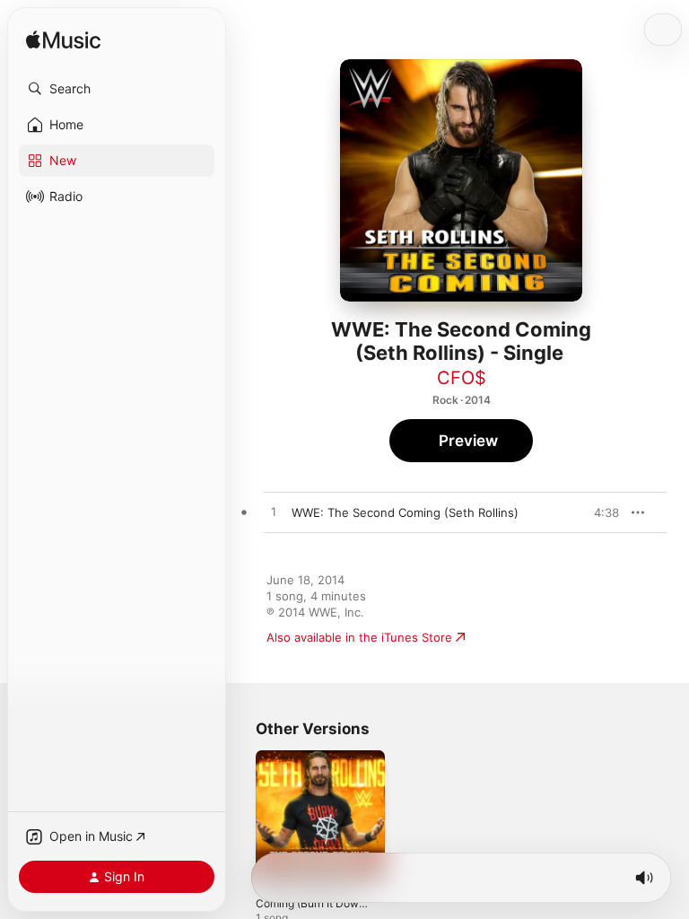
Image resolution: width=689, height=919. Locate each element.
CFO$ (461, 378)
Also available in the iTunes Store (359, 637)
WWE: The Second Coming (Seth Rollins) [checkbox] (405, 512)
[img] (63, 41)
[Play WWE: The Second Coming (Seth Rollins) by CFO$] (274, 512)
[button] (117, 89)
